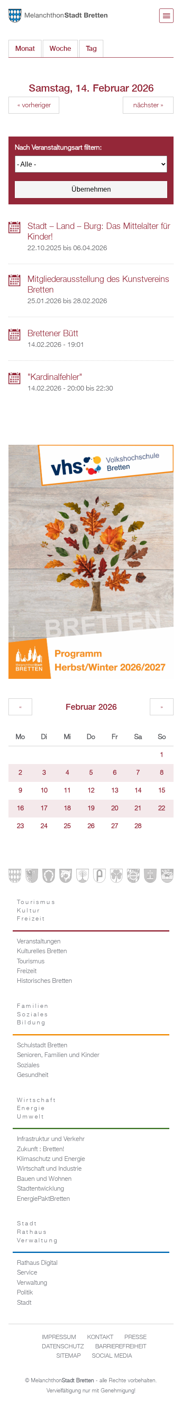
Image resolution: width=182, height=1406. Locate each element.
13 (114, 791)
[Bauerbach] (31, 877)
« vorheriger (34, 105)
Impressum (59, 1337)
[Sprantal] (167, 877)
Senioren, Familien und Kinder (58, 1055)
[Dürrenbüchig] (82, 877)
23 (20, 826)
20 (114, 809)
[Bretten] (14, 877)
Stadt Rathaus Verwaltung (37, 1232)
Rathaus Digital (37, 1263)
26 (91, 826)
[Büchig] (48, 877)
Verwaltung (32, 1283)
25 (67, 826)
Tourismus (30, 962)
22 (161, 809)
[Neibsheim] (116, 877)
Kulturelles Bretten (42, 951)
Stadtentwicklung (40, 1189)
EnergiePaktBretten (43, 1199)
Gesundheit (32, 1075)
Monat (25, 49)
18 (67, 809)
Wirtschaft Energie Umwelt (36, 1108)
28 (138, 826)
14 (138, 791)
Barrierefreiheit (120, 1347)
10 (44, 791)
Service (27, 1273)
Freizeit (26, 971)
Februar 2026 (91, 706)
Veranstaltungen (39, 942)
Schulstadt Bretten (42, 1046)
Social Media (112, 1356)
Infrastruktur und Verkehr (51, 1139)
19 (91, 809)
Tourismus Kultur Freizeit (36, 910)
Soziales (28, 1065)
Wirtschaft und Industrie (49, 1169)
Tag (94, 49)
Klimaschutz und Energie (51, 1159)
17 (44, 809)
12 (91, 791)
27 (114, 826)
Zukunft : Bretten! (40, 1149)
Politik (25, 1293)
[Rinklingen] (133, 877)
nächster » (148, 105)
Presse (135, 1337)
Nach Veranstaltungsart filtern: (58, 148)
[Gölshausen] (99, 877)
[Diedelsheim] (65, 877)
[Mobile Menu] (166, 15)
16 (20, 809)
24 (44, 826)
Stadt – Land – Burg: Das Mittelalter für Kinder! (99, 231)
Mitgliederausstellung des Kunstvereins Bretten (98, 284)
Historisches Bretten (44, 981)
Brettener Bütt (53, 333)
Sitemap (68, 1356)
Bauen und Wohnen (44, 1179)
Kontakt (100, 1337)
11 (67, 791)
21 (138, 809)
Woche (60, 49)
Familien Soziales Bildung (33, 1014)
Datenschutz (63, 1347)
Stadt (24, 1303)
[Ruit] (150, 877)
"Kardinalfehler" (55, 377)
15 (161, 791)
